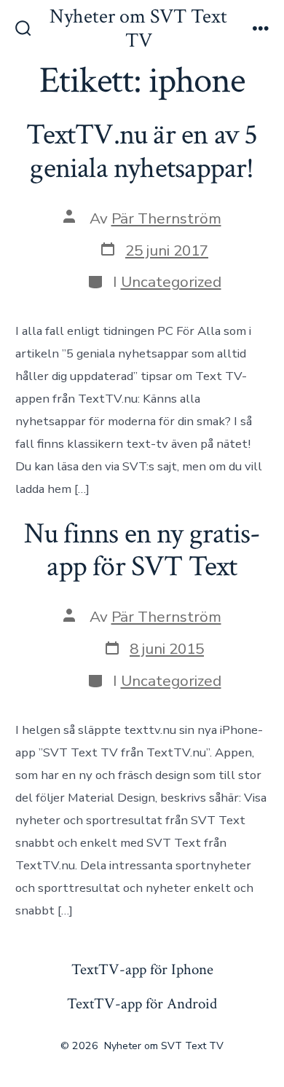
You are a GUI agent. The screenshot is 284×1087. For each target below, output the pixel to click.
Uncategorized (171, 282)
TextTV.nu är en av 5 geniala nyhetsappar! (141, 151)
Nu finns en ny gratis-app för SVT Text (142, 550)
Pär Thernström (166, 218)
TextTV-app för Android (142, 1003)
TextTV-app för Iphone (142, 969)
